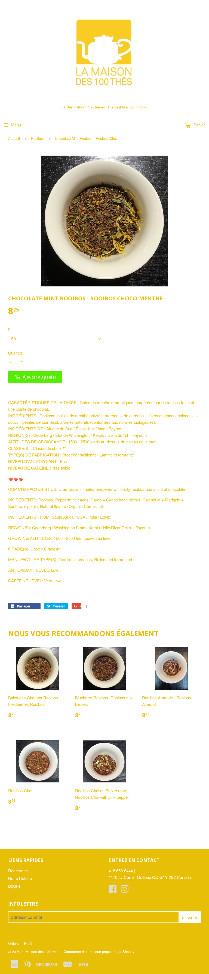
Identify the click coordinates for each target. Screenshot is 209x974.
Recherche (18, 870)
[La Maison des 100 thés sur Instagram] (125, 890)
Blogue (14, 886)
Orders (13, 943)
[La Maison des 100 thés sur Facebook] (113, 890)
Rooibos (37, 138)
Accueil (14, 138)
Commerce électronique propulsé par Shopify (99, 951)
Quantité (15, 353)
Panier (198, 125)
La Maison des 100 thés (40, 951)
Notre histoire (20, 878)
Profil (28, 943)
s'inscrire (189, 917)
